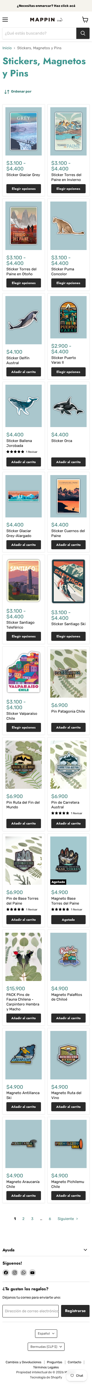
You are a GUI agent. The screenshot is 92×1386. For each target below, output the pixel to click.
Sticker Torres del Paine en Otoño (21, 271)
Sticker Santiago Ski (68, 624)
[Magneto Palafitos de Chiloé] (68, 957)
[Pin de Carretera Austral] (68, 765)
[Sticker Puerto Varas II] (68, 317)
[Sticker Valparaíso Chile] (23, 671)
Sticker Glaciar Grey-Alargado (18, 533)
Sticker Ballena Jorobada (19, 443)
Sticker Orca (61, 441)
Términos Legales (46, 1367)
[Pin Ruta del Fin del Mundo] (23, 765)
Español (44, 1333)
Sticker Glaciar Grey (23, 175)
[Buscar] (83, 33)
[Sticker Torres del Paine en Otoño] (23, 226)
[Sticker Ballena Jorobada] (23, 406)
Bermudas (43, 1347)
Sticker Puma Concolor (62, 271)
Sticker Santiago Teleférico (20, 625)
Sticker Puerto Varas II (63, 360)
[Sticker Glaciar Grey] (23, 131)
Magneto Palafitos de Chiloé (66, 997)
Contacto (74, 1362)
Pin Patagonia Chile (68, 711)
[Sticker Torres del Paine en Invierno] (68, 131)
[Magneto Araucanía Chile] (23, 1144)
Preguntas (54, 1362)
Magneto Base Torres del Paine (65, 901)
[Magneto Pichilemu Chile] (68, 1144)
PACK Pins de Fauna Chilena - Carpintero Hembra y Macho (22, 1001)
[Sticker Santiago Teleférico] (23, 580)
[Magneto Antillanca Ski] (23, 1055)
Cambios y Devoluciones (23, 1362)
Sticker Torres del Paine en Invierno (66, 177)
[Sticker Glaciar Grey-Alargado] (23, 496)
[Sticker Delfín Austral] (23, 320)
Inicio (7, 48)
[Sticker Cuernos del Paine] (68, 496)
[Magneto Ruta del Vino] (68, 1055)
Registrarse (75, 1311)
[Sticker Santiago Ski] (68, 581)
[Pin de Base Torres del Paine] (23, 860)
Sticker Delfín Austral (17, 360)
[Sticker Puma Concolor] (68, 226)
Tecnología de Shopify (46, 1377)
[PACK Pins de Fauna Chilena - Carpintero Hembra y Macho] (23, 957)
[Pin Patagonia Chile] (68, 673)
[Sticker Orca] (68, 406)
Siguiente (66, 1219)
